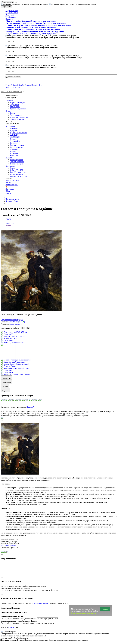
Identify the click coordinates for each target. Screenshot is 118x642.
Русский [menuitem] (9, 85)
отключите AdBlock (8, 546)
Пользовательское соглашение (36, 640)
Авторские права (81, 640)
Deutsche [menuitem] (34, 85)
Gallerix (11, 627)
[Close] (2, 554)
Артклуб (12, 122)
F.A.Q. (10, 638)
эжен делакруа (60, 414)
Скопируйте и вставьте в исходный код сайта (19, 619)
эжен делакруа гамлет (75, 414)
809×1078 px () (16, 322)
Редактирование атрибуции (12, 320)
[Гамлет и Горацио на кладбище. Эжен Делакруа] (31, 311)
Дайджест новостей (13, 77)
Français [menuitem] (28, 85)
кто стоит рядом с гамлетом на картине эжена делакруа (67, 411)
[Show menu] (16, 2)
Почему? (30, 407)
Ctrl (23, 328)
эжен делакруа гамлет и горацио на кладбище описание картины (62, 416)
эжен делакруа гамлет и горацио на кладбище (19, 416)
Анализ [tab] (8, 225)
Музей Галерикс (12, 96)
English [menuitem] (15, 85)
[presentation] (61, 228)
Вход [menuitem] (7, 87)
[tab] (8, 219)
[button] (12, 11)
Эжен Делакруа (16, 324)
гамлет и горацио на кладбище (102, 411)
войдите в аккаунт (41, 603)
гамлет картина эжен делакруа (13, 414)
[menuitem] (40, 85)
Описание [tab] (10, 223)
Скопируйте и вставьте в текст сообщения (17, 623)
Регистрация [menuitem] (15, 87)
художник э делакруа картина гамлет (39, 414)
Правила (20, 640)
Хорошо (105, 609)
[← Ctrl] (12, 342)
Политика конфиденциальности (61, 640)
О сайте (16, 638)
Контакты (24, 638)
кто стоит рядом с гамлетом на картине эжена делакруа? (23, 411)
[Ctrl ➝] (16, 360)
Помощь (4, 638)
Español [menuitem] (21, 85)
